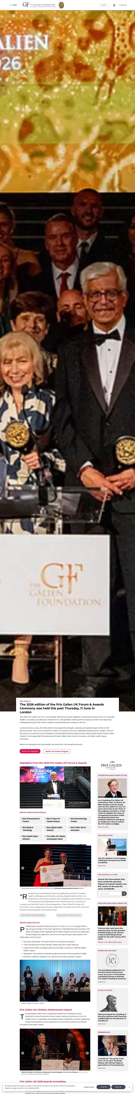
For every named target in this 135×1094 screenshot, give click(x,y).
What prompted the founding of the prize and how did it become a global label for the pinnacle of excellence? (112, 1017)
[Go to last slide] (22, 868)
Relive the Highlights (30, 751)
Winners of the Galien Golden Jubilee (110, 942)
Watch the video (103, 827)
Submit (103, 5)
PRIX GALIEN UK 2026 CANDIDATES (33, 915)
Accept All (103, 1087)
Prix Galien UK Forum (65, 926)
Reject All (118, 1087)
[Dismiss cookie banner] (129, 1087)
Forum (43, 717)
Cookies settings (89, 1087)
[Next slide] (88, 868)
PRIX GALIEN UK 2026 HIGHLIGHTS (69, 915)
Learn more (102, 865)
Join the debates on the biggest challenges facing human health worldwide (112, 860)
